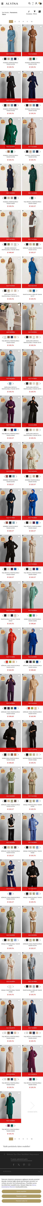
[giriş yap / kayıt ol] (36, 3)
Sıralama (29, 14)
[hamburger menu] (2, 3)
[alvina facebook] (13, 1164)
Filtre (35, 14)
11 (31, 21)
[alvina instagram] (29, 1164)
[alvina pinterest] (24, 1164)
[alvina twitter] (19, 1165)
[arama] (29, 3)
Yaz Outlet (5, 12)
